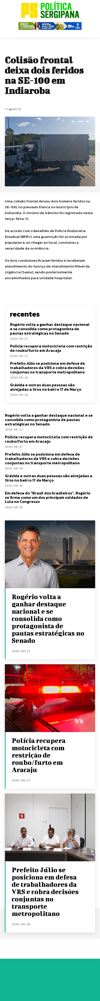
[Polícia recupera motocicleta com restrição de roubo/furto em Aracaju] (50, 698)
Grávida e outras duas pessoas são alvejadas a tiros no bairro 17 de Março (45, 387)
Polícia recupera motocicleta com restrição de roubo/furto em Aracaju (51, 348)
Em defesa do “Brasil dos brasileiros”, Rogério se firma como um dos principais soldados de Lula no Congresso (47, 497)
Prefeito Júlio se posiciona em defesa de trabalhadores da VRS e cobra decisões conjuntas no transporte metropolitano (47, 367)
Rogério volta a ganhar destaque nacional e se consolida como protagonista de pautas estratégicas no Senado (50, 328)
